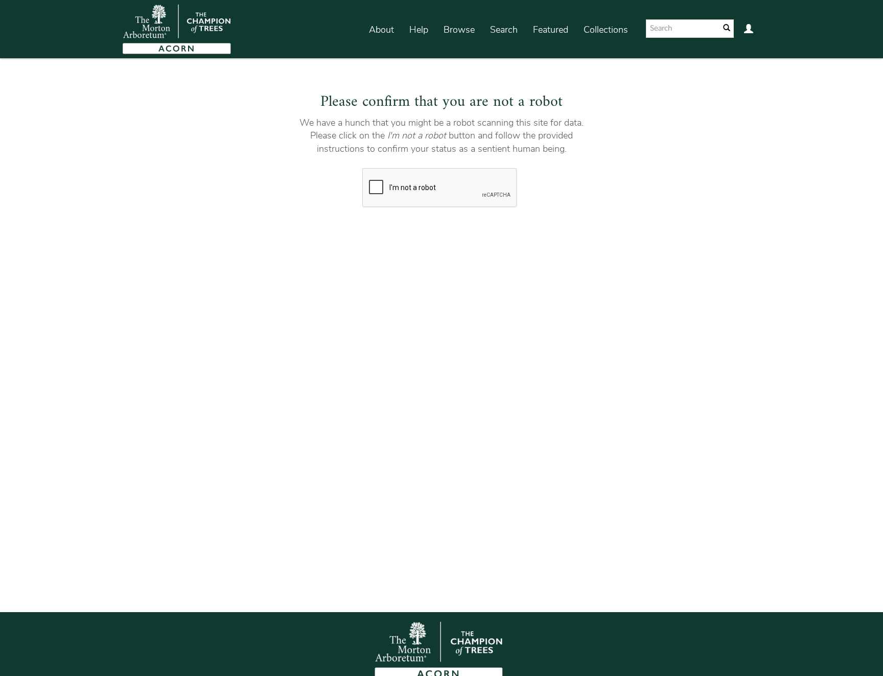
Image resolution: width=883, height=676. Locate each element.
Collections (606, 30)
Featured (550, 30)
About (381, 30)
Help (418, 30)
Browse (459, 30)
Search (504, 30)
